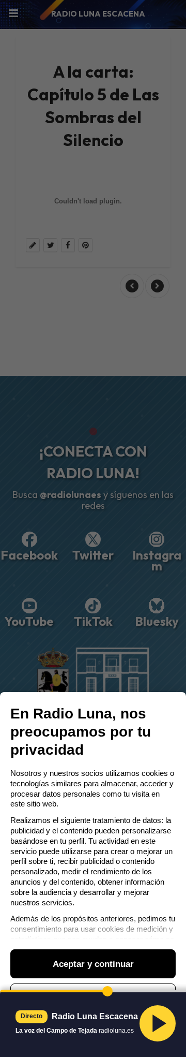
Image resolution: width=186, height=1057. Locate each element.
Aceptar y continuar (93, 964)
